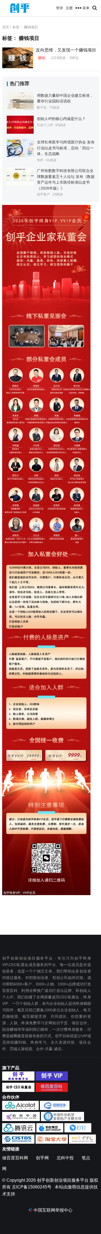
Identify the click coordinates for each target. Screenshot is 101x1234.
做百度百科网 (15, 1158)
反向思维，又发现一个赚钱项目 (66, 50)
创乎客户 (43, 194)
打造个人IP (45, 125)
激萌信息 (76, 1187)
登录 (59, 8)
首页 (5, 27)
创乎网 (42, 1158)
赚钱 (41, 58)
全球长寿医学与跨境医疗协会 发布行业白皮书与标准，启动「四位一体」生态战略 (66, 148)
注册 (69, 8)
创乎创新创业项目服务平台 (63, 1180)
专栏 (40, 160)
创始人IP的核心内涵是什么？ (61, 118)
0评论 (74, 58)
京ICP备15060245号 (31, 1187)
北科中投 (65, 1158)
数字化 (42, 107)
